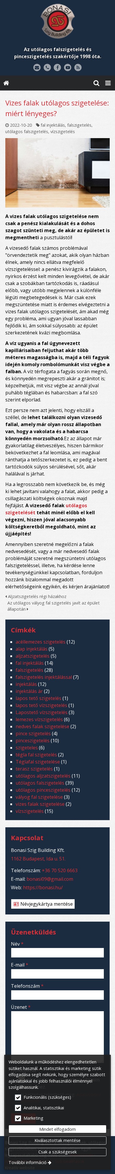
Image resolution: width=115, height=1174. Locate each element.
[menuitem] (6, 83)
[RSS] (78, 67)
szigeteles (27, 747)
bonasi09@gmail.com (50, 879)
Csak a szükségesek (57, 1152)
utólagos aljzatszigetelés (43, 776)
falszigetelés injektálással (44, 677)
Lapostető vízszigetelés (42, 712)
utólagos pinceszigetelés (43, 790)
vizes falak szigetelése (40, 804)
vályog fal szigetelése (39, 797)
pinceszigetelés (33, 740)
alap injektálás (31, 649)
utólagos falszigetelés (26, 131)
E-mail (19, 965)
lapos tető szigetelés (38, 698)
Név (17, 944)
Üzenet (21, 1007)
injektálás (26, 684)
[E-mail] (37, 67)
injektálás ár (29, 691)
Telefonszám (27, 986)
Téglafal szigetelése (38, 761)
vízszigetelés (62, 131)
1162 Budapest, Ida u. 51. (38, 858)
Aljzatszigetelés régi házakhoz (36, 596)
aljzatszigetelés (33, 656)
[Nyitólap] (57, 21)
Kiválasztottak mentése (57, 1140)
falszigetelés (79, 125)
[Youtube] (67, 67)
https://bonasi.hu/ (43, 887)
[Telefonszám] (47, 67)
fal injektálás (53, 125)
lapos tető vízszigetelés (41, 705)
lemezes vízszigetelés (39, 719)
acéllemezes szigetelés (40, 642)
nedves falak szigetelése (42, 726)
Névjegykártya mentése (46, 904)
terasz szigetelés (34, 769)
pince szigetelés (33, 733)
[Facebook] (57, 67)
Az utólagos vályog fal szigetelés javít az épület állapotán (53, 606)
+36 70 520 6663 (60, 870)
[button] (108, 83)
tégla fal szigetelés (36, 754)
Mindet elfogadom (57, 1129)
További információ (28, 1162)
